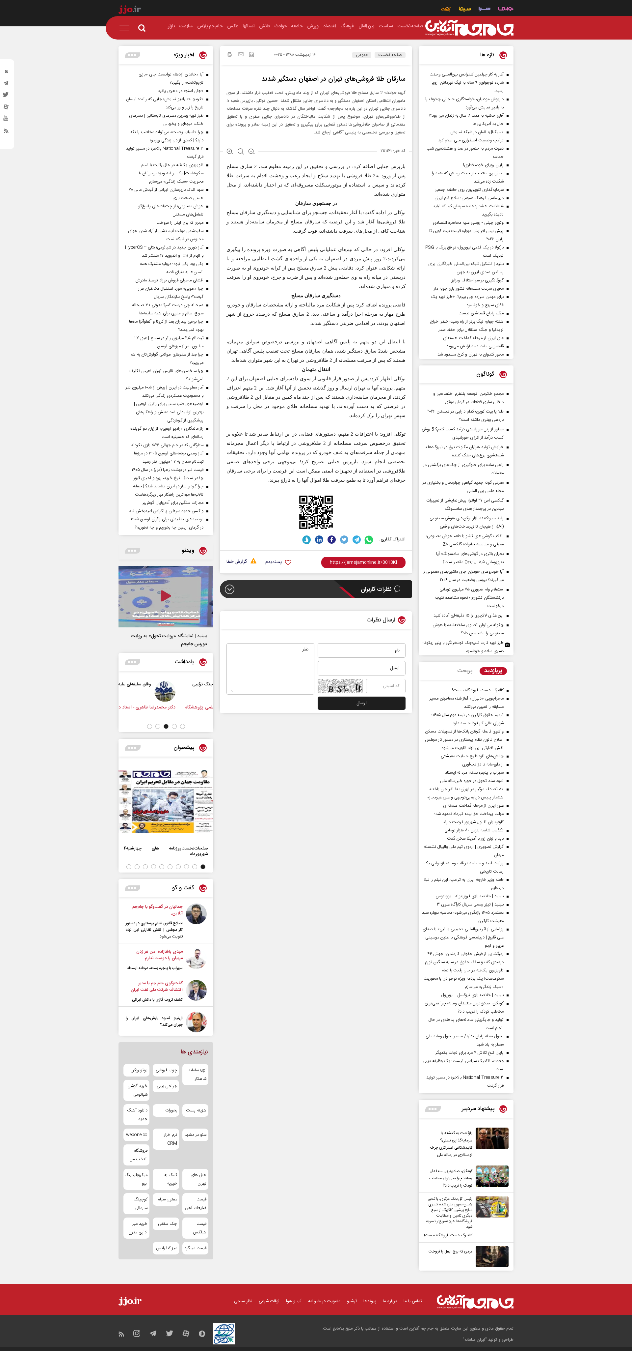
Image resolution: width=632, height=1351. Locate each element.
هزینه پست (196, 1110)
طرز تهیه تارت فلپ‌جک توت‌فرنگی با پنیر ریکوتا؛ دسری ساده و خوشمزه (463, 647)
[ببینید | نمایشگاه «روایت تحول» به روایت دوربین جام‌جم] (165, 596)
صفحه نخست (390, 55)
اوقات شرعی (269, 1301)
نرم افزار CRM (170, 1139)
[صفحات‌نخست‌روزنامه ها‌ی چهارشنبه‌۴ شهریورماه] (165, 801)
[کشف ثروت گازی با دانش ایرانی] (196, 991)
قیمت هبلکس (199, 1228)
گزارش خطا (236, 562)
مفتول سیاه (167, 1199)
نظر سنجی (243, 1301)
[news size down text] (251, 152)
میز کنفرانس (166, 1248)
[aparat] (6, 108)
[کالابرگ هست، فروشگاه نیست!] (490, 1217)
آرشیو (352, 1301)
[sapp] (6, 120)
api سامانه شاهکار (197, 1074)
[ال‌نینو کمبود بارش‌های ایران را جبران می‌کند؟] (196, 1022)
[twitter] (6, 96)
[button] (182, 726)
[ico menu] (126, 28)
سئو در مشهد (195, 1134)
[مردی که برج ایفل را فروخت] (490, 1256)
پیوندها (369, 1301)
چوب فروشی (166, 1070)
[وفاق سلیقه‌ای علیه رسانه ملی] (197, 691)
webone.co (136, 1134)
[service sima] (465, 9)
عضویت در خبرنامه (324, 1301)
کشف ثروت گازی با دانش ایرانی (157, 999)
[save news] (251, 55)
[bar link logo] (129, 10)
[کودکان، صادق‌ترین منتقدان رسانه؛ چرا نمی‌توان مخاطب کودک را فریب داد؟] (490, 1177)
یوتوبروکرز (139, 1070)
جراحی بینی (167, 1086)
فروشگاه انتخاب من (138, 1155)
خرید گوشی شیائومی (137, 1090)
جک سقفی (167, 1223)
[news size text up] (229, 152)
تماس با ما (413, 1301)
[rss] (6, 132)
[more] (433, 1109)
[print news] (229, 56)
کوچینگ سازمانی (140, 1204)
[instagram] (6, 73)
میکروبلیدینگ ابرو (136, 1179)
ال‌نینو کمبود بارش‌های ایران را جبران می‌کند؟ (154, 1021)
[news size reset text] (240, 152)
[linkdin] (319, 539)
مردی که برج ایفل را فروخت (450, 1251)
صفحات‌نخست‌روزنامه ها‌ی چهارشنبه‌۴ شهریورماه (166, 851)
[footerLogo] (475, 1302)
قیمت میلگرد (195, 1248)
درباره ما (390, 1301)
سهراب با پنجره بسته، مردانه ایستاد (155, 968)
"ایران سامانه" (475, 1339)
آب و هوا (294, 1301)
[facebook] (332, 539)
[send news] (241, 55)
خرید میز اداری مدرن (137, 1228)
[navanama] (506, 9)
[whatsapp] (369, 539)
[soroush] (307, 539)
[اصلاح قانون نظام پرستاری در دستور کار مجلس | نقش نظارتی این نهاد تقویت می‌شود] (196, 922)
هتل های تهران (198, 1179)
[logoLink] (469, 28)
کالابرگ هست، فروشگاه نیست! (448, 1235)
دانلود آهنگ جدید (137, 1115)
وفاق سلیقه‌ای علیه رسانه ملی (158, 684)
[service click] (446, 9)
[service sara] (484, 9)
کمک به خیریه (170, 1179)
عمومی (362, 55)
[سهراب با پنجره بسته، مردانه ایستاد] (196, 959)
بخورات (171, 1110)
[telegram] (6, 85)
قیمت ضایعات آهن (195, 1204)
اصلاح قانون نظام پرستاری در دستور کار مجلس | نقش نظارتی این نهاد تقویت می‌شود (154, 930)
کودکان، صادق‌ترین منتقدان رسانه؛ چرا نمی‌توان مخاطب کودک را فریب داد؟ (450, 1178)
